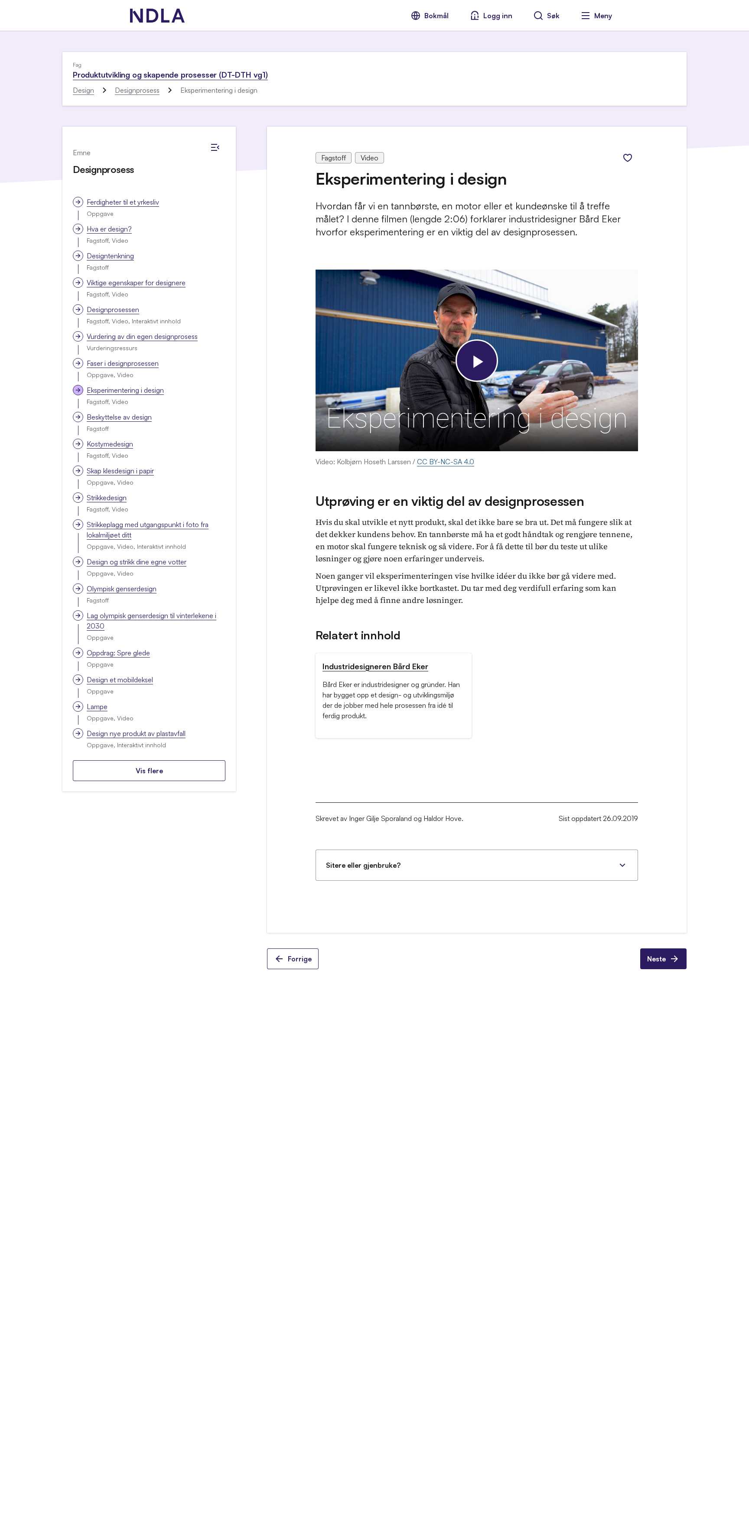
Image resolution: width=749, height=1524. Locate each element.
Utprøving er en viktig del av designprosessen (450, 501)
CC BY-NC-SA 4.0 (445, 461)
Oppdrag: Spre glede (118, 652)
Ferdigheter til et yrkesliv (123, 202)
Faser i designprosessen (123, 363)
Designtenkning (110, 255)
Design (83, 90)
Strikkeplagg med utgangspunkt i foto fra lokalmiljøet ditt (147, 529)
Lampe (97, 706)
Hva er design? (109, 229)
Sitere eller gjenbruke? (363, 865)
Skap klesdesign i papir (120, 470)
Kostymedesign (110, 444)
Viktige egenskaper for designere (136, 282)
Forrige (300, 958)
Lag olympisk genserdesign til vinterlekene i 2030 (151, 620)
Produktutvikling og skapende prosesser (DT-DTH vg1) (170, 74)
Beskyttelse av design (119, 417)
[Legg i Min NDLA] (627, 157)
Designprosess (137, 90)
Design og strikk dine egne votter (136, 561)
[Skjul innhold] (215, 147)
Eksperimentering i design (125, 390)
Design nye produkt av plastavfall (136, 733)
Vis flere (149, 770)
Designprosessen (113, 309)
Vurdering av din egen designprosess (142, 336)
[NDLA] (157, 16)
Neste (656, 958)
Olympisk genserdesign (121, 588)
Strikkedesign (107, 497)
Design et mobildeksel (120, 679)
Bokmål (436, 15)
